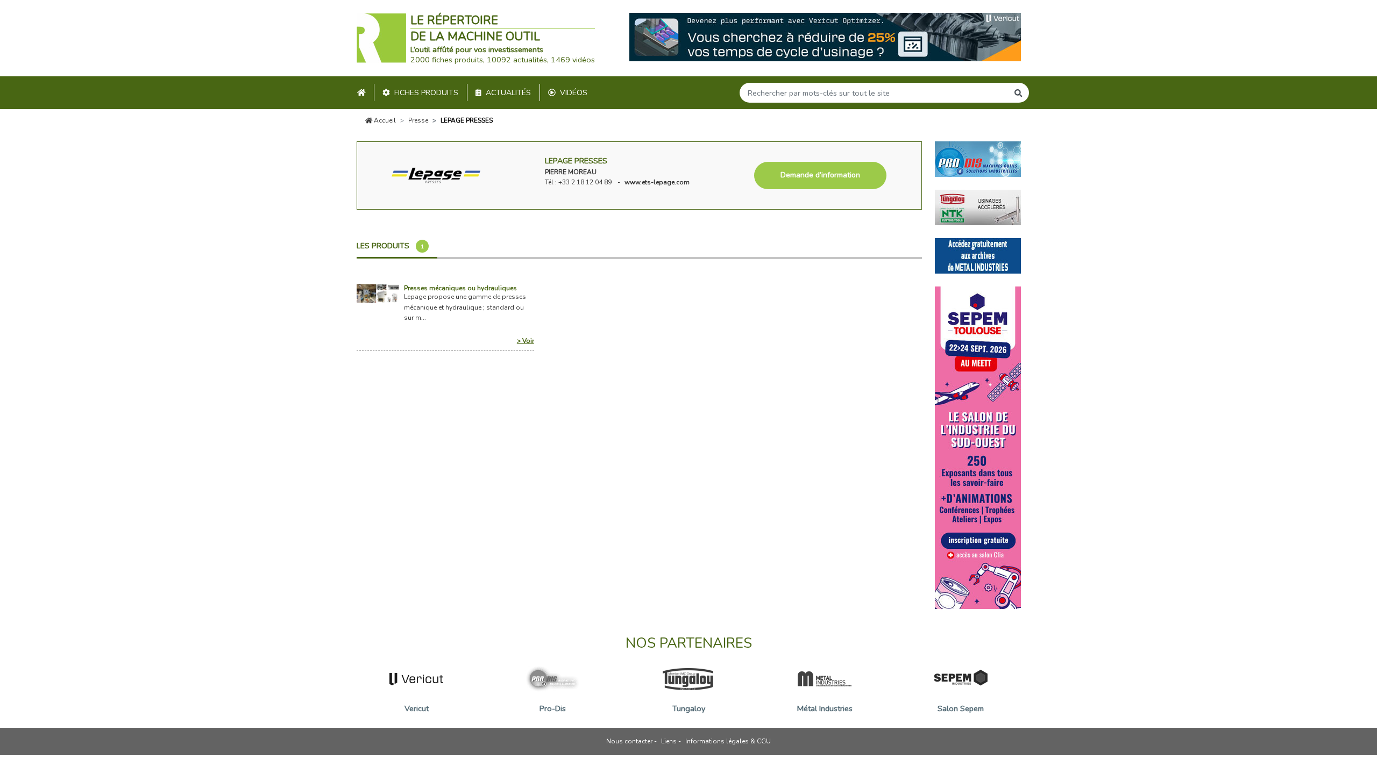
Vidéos (573, 93)
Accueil (384, 120)
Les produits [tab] (390, 245)
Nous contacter (629, 741)
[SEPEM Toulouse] (978, 446)
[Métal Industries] (978, 254)
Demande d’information (820, 175)
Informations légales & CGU (728, 741)
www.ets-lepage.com (657, 182)
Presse (418, 120)
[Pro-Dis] (978, 158)
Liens (669, 741)
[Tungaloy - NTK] (978, 206)
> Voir (525, 340)
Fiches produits (426, 93)
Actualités (508, 93)
